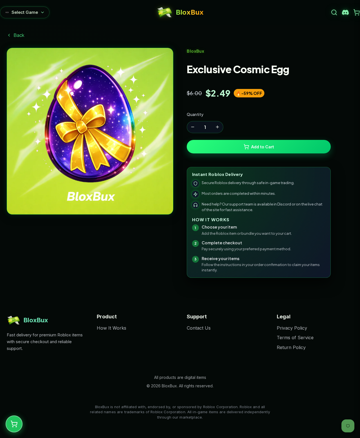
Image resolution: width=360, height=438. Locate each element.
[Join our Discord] (345, 12)
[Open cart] (356, 12)
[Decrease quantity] (192, 127)
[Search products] (334, 12)
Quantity (195, 114)
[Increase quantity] (217, 127)
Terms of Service (295, 337)
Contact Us (199, 328)
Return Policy (291, 347)
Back (19, 35)
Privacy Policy (292, 328)
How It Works (111, 328)
